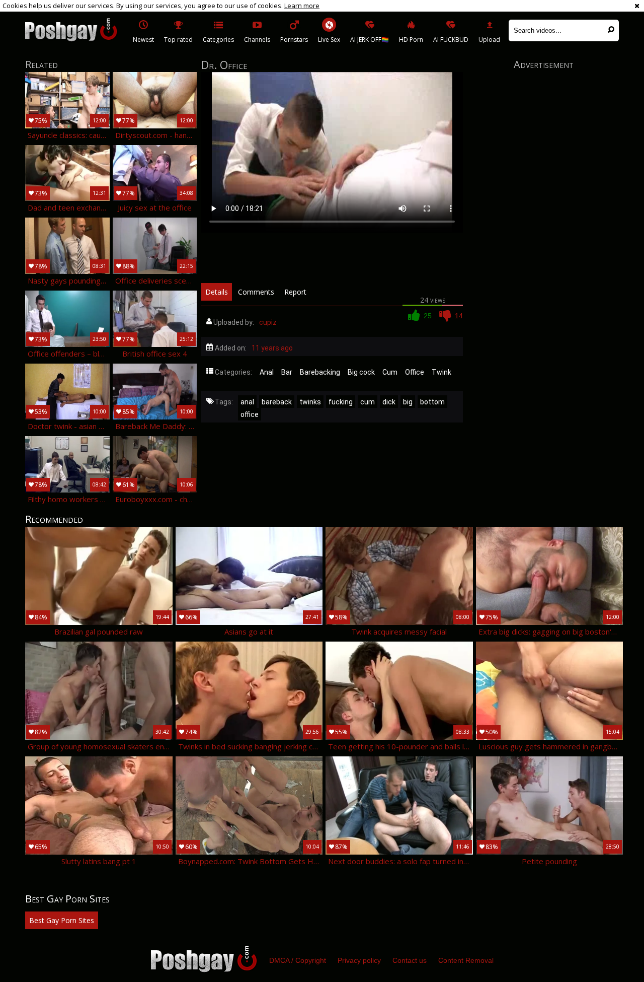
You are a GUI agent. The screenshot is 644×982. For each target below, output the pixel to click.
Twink (441, 372)
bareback (277, 402)
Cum (389, 372)
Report (295, 292)
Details (216, 292)
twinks (310, 402)
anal (247, 402)
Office (414, 372)
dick (388, 402)
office (249, 414)
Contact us (409, 960)
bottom (432, 402)
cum (367, 402)
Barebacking (320, 372)
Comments (256, 292)
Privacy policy (359, 960)
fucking (341, 402)
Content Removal (466, 960)
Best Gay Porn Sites (61, 920)
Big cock (361, 372)
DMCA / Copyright (297, 960)
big (408, 402)
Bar (286, 372)
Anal (267, 372)
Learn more (301, 5)
